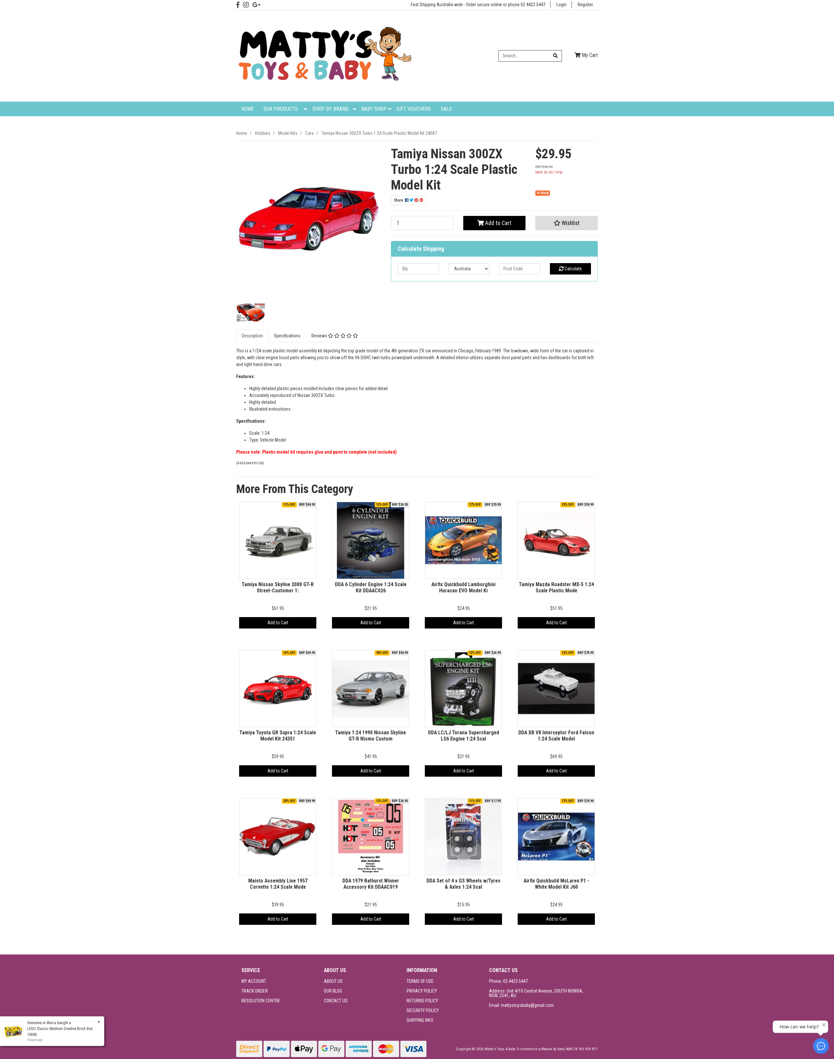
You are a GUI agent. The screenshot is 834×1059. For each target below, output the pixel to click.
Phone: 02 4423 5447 (508, 981)
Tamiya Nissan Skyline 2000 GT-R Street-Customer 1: (278, 587)
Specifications (287, 335)
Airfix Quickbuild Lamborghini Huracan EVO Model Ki (463, 587)
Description (252, 335)
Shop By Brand (330, 109)
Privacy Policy (422, 991)
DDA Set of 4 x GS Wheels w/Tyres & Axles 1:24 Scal (463, 884)
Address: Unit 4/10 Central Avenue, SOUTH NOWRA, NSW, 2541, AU (536, 993)
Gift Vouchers (413, 109)
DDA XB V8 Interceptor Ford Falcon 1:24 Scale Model (556, 735)
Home (247, 109)
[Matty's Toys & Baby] (324, 55)
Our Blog (333, 991)
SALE (446, 109)
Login (561, 4)
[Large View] (250, 312)
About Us (333, 981)
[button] (566, 223)
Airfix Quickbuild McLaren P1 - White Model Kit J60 (556, 884)
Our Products (281, 109)
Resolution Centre (260, 1000)
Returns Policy (422, 1000)
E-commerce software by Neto (541, 1049)
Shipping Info (420, 1020)
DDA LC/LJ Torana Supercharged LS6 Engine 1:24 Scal (463, 735)
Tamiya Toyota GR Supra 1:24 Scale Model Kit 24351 (277, 735)
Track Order (254, 991)
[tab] (252, 336)
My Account (253, 981)
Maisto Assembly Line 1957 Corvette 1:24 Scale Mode (278, 884)
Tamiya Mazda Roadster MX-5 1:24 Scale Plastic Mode (556, 587)
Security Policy (423, 1010)
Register (585, 4)
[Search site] (555, 56)
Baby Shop (374, 109)
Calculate (573, 268)
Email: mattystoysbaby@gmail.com (521, 1005)
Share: (399, 200)
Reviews (319, 335)
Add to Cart (497, 223)
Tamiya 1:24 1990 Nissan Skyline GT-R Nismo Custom (370, 735)
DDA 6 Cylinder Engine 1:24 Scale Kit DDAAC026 (371, 587)
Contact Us (336, 1000)
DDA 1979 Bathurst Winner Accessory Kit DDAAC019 (370, 884)
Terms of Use (420, 981)
